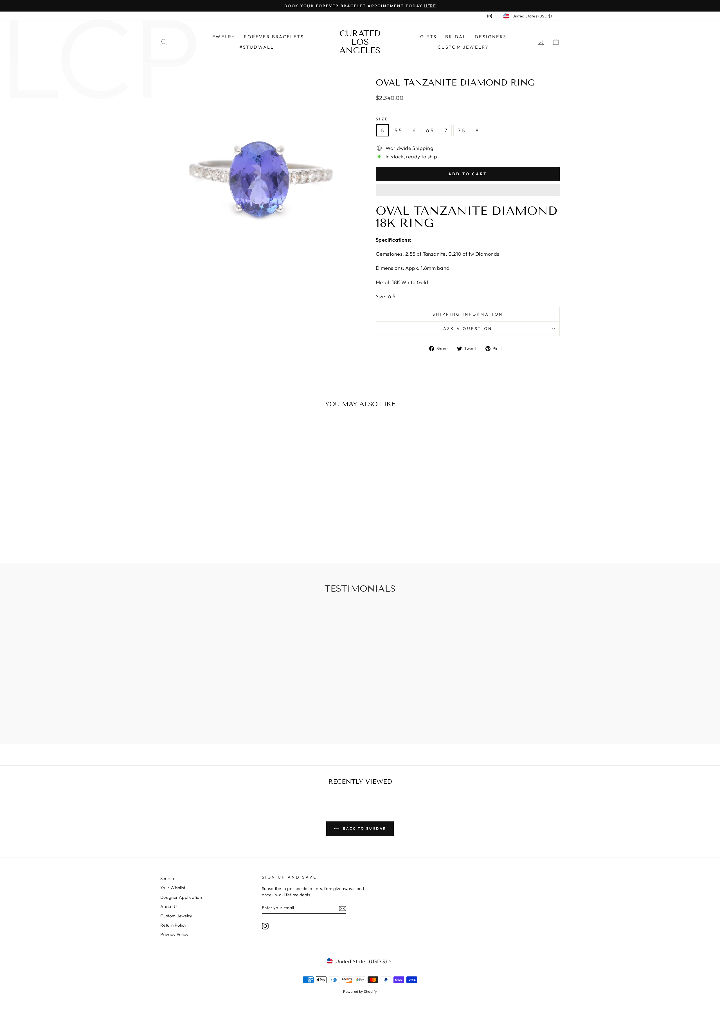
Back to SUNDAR (363, 828)
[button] (468, 190)
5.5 (398, 130)
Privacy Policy (174, 934)
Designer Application (181, 897)
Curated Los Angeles (360, 41)
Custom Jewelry (463, 47)
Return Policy (173, 925)
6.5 (429, 130)
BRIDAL (455, 36)
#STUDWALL (256, 47)
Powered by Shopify (360, 991)
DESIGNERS (491, 36)
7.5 (461, 130)
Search (167, 878)
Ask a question (467, 328)
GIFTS (428, 36)
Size (382, 119)
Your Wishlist (172, 887)
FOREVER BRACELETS (274, 36)
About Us (169, 906)
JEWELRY (222, 36)
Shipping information (468, 314)
